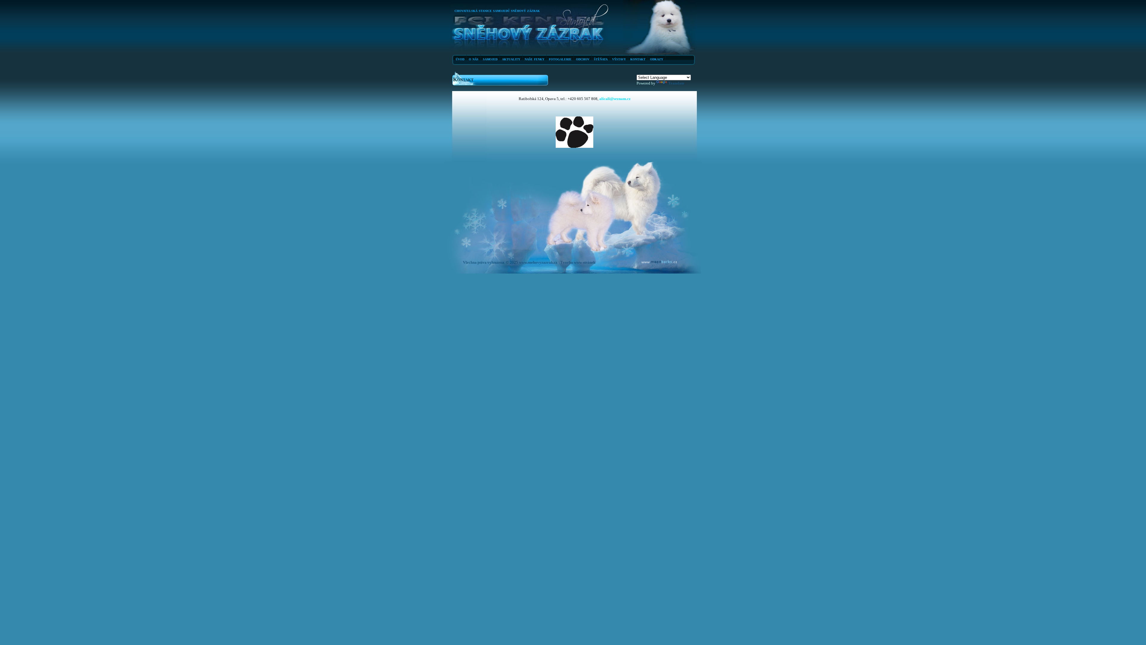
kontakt (638, 59)
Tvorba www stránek (577, 262)
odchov (582, 59)
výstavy (619, 59)
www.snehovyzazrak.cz (538, 262)
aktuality (511, 59)
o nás (473, 59)
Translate (676, 83)
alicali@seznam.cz (614, 98)
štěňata (601, 59)
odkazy (656, 59)
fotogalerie (560, 59)
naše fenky (534, 59)
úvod (460, 59)
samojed (490, 59)
